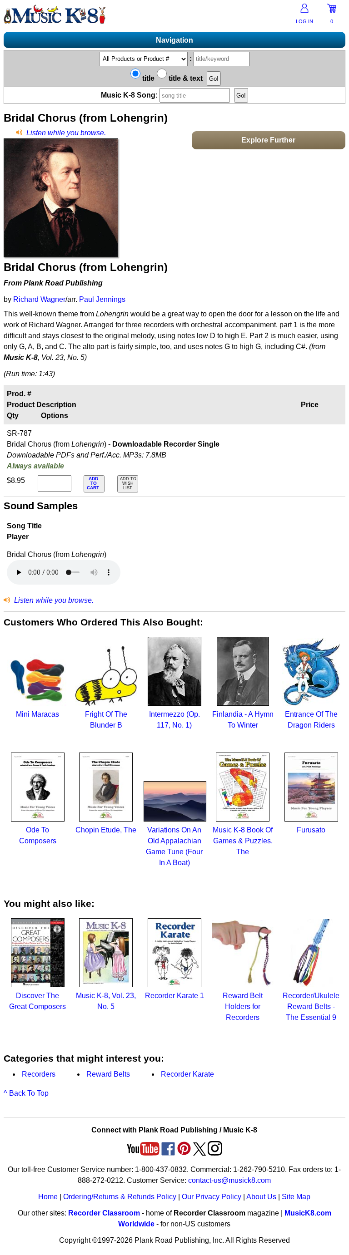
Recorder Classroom (104, 1213)
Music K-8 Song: (130, 95)
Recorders (38, 1074)
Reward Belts (108, 1074)
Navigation (174, 40)
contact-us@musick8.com (229, 1180)
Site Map (296, 1197)
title (147, 78)
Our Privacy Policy (211, 1197)
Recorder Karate (187, 1074)
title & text (185, 78)
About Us (261, 1197)
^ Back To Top (26, 1093)
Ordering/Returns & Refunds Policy (119, 1197)
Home (48, 1197)
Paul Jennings (102, 299)
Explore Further (268, 140)
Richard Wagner (39, 299)
